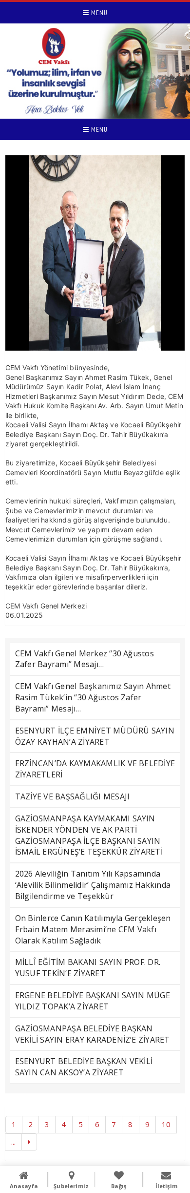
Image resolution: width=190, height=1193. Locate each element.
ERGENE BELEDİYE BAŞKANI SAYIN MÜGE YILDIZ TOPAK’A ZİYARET (92, 1001)
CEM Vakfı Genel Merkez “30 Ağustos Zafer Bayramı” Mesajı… (84, 659)
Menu (98, 12)
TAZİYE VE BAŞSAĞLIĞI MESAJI (72, 796)
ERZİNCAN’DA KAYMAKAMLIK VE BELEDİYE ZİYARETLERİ (95, 769)
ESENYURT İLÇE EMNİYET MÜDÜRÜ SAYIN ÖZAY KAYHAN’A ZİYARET (94, 736)
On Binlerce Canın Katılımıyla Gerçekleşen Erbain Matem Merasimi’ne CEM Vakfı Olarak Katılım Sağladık (93, 929)
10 (166, 1124)
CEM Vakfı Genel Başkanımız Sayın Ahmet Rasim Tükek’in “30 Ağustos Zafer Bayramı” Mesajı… (93, 697)
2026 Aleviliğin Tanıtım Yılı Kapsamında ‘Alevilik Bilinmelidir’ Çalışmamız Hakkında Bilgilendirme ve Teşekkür (93, 884)
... (13, 1142)
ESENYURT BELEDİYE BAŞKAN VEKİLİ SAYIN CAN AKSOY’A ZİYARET (83, 1067)
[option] (95, 253)
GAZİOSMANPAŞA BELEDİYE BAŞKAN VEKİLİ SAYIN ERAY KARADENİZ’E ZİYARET (92, 1034)
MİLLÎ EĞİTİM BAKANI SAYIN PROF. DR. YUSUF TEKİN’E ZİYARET (87, 968)
